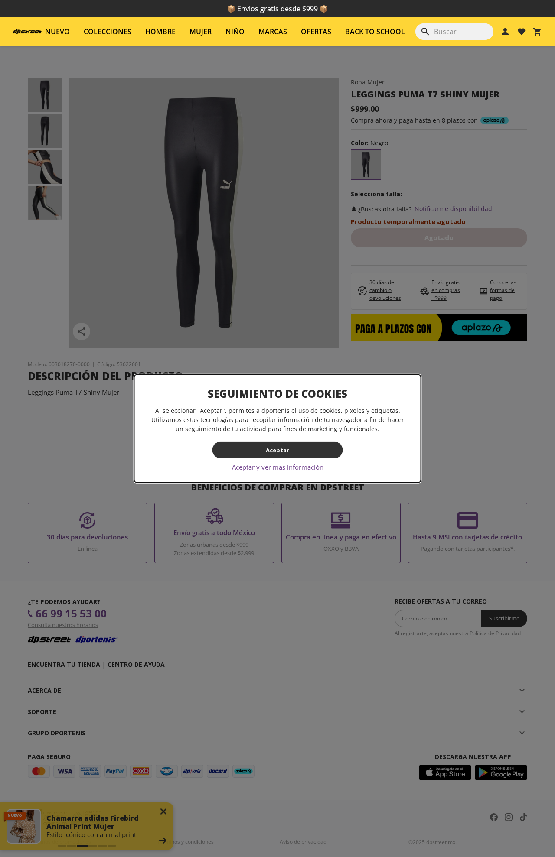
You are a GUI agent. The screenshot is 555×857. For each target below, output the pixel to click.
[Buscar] (425, 31)
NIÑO (235, 31)
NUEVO (57, 31)
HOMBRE (160, 31)
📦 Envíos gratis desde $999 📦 (277, 8)
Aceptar (277, 450)
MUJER (200, 31)
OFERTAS (316, 31)
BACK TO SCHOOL (375, 31)
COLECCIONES (107, 31)
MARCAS (272, 31)
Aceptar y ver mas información (277, 467)
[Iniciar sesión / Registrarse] (505, 31)
